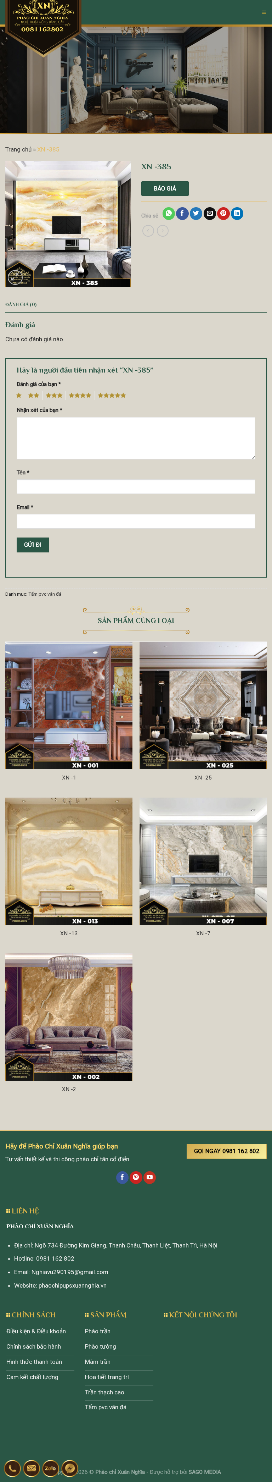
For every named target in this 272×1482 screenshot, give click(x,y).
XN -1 (69, 778)
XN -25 (203, 778)
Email (25, 507)
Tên (23, 472)
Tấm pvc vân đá (44, 594)
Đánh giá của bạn (39, 384)
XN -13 (69, 933)
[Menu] (264, 12)
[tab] (20, 304)
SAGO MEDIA (205, 1472)
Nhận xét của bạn (39, 410)
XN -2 (69, 1089)
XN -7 (203, 933)
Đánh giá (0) (20, 304)
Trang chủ (18, 149)
